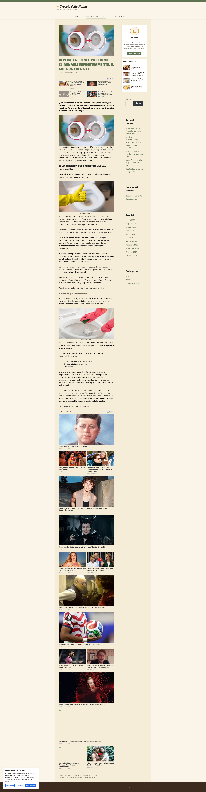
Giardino (118, 17)
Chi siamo (113, 1)
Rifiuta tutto (19, 785)
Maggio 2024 (131, 227)
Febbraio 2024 (131, 238)
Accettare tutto (31, 785)
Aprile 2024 (130, 231)
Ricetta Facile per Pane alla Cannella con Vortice (133, 131)
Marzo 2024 (130, 234)
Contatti (121, 1)
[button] (133, 16)
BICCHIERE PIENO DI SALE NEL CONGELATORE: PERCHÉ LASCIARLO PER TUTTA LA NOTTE (80, 777)
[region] (21, 778)
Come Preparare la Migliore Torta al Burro (134, 162)
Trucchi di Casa (94, 17)
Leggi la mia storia (134, 53)
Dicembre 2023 (132, 245)
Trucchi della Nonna (74, 6)
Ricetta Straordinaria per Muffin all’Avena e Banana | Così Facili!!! (133, 142)
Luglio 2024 (130, 220)
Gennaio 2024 (131, 241)
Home (76, 17)
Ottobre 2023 (131, 252)
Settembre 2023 (132, 256)
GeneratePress (82, 787)
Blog (127, 276)
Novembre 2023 (132, 248)
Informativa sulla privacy (133, 1)
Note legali (146, 1)
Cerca (128, 99)
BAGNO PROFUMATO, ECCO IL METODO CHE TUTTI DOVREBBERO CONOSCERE (78, 775)
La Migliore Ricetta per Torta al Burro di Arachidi (134, 154)
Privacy (128, 787)
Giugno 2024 (131, 224)
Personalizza (10, 785)
